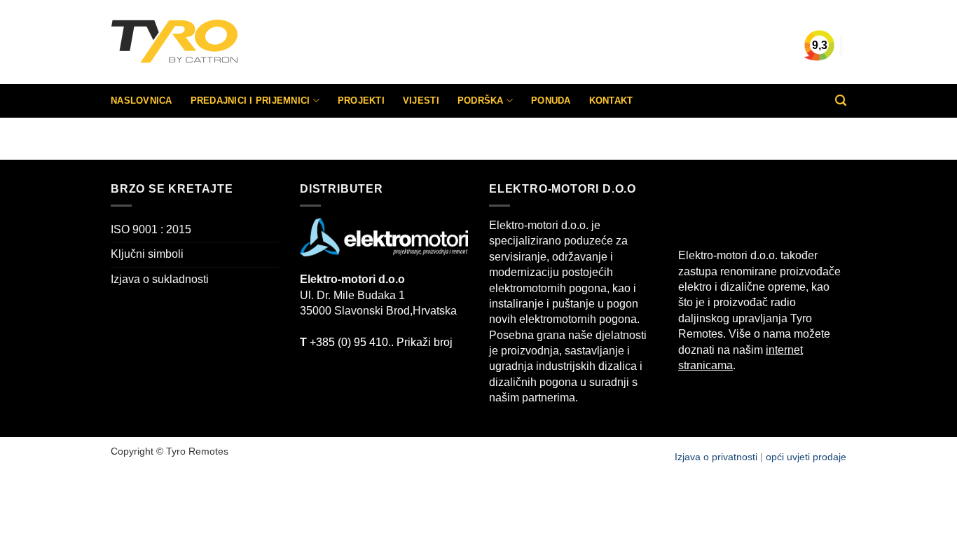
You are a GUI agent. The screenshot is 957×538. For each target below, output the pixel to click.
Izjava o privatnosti (717, 456)
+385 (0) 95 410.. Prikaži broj (376, 342)
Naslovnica (141, 100)
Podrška (480, 100)
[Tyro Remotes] (216, 42)
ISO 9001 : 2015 (151, 229)
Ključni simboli (147, 254)
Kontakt (611, 100)
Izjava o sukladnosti (160, 279)
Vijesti (421, 100)
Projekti (361, 100)
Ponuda (551, 100)
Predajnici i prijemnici (250, 100)
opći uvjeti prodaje (806, 456)
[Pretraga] (840, 100)
